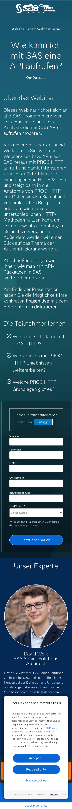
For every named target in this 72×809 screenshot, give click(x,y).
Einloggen (43, 422)
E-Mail (13, 462)
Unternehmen (17, 477)
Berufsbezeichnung (20, 492)
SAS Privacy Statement (23, 794)
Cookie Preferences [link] (36, 805)
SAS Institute (36, 12)
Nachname (15, 449)
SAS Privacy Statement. (27, 525)
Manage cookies (36, 780)
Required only (36, 769)
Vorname (14, 436)
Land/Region (17, 506)
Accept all (36, 758)
